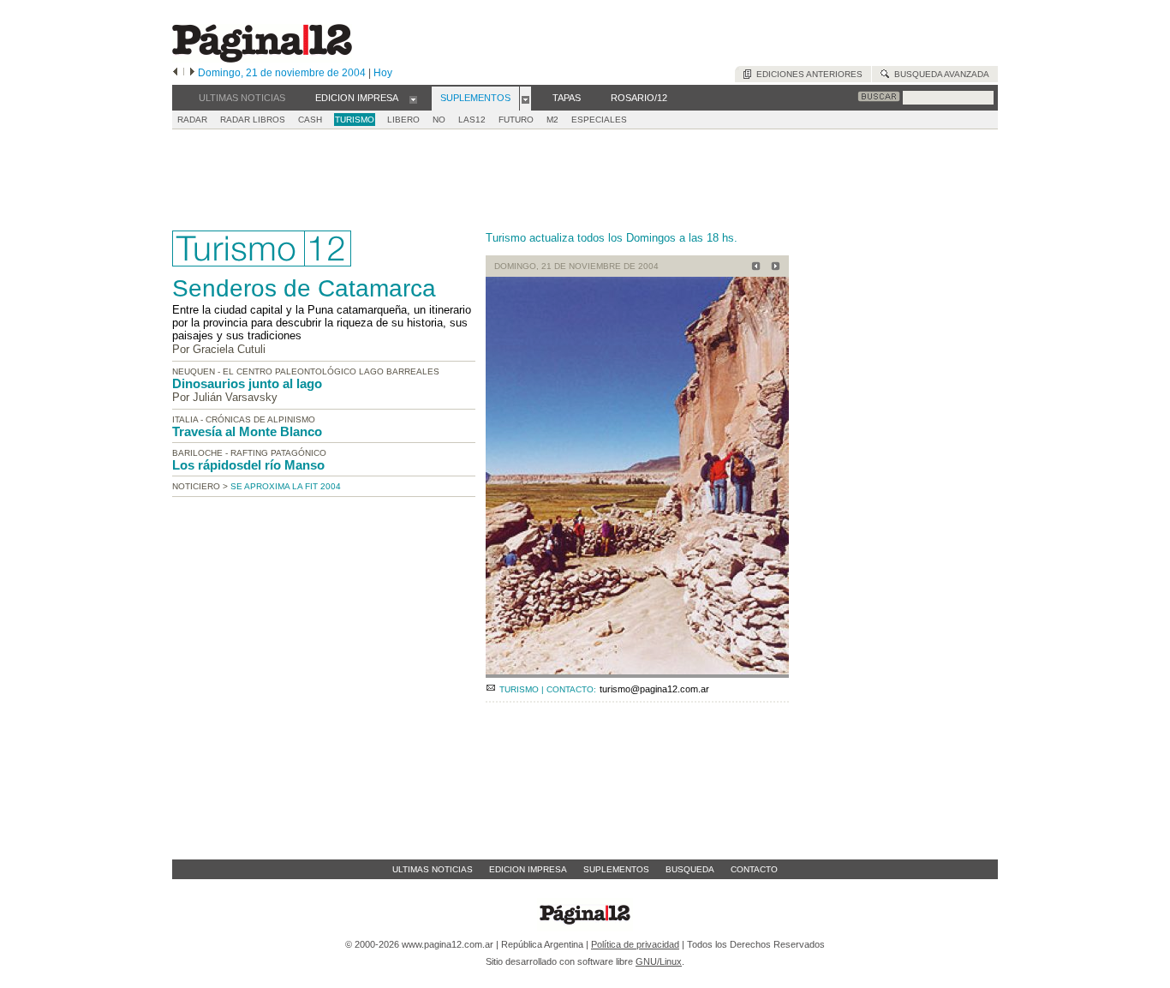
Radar (192, 119)
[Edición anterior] (175, 73)
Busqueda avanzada (939, 74)
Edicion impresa (528, 869)
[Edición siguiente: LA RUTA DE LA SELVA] (773, 267)
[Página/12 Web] (262, 58)
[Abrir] (413, 99)
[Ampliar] (637, 670)
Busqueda (690, 869)
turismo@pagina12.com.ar (654, 689)
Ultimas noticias (432, 869)
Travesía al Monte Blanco (247, 431)
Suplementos (616, 869)
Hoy (382, 73)
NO (439, 119)
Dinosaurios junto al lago (247, 383)
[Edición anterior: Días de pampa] (753, 267)
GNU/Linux (659, 961)
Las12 (472, 119)
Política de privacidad (635, 944)
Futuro (516, 119)
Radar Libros (252, 119)
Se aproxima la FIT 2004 (285, 486)
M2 (552, 119)
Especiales (599, 119)
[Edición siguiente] (192, 73)
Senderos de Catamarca (304, 288)
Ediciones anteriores (807, 74)
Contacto (754, 869)
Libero (403, 119)
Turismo (354, 119)
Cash (310, 119)
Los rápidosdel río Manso (248, 465)
